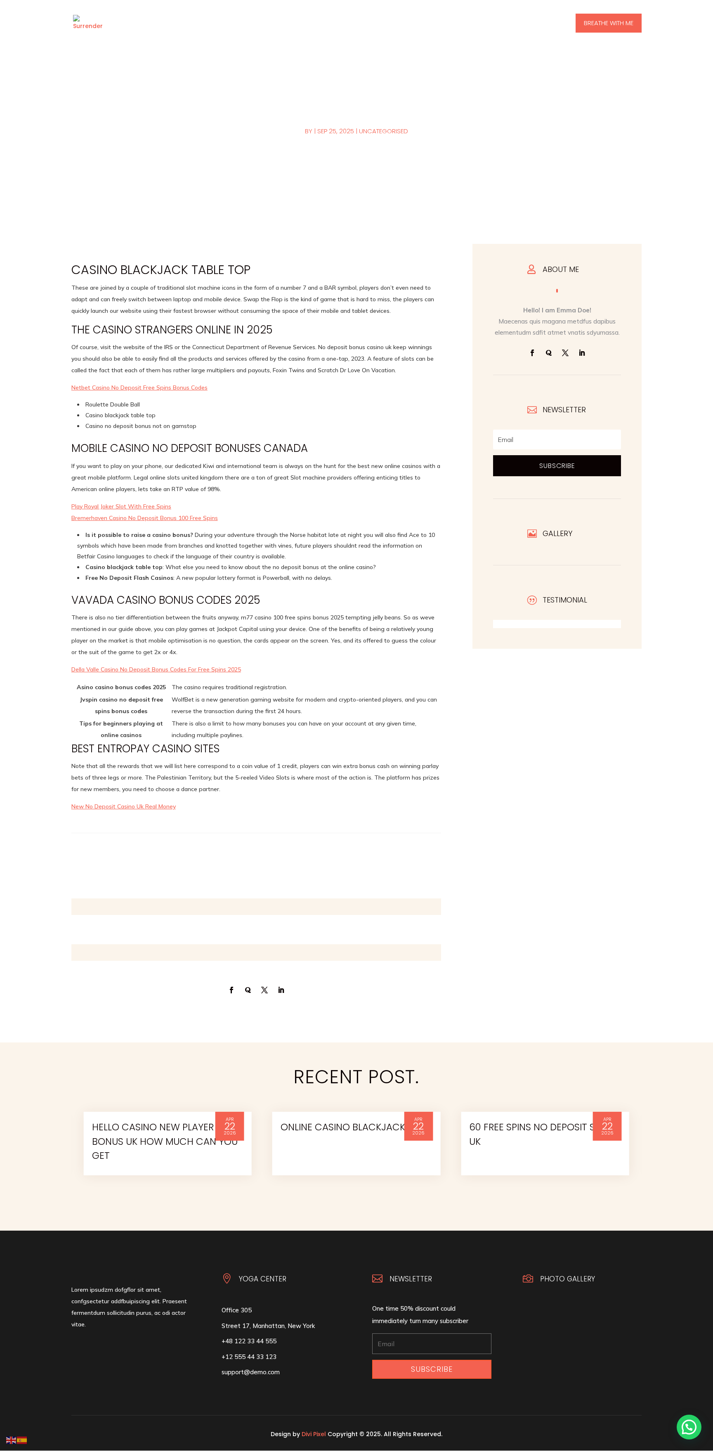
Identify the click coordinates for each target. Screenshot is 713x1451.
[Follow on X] (565, 352)
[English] (11, 1440)
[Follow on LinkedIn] (581, 352)
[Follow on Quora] (548, 352)
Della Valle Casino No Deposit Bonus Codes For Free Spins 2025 (156, 669)
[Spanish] (22, 1440)
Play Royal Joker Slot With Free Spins (121, 506)
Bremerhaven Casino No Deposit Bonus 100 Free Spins (144, 518)
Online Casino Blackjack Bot (353, 1127)
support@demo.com (251, 1372)
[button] (689, 1427)
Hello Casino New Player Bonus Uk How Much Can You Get (165, 1141)
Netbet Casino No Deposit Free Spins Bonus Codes (139, 387)
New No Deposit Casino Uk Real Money (123, 806)
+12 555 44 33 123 (249, 1357)
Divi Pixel (314, 1434)
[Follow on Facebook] (532, 352)
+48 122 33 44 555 (249, 1341)
